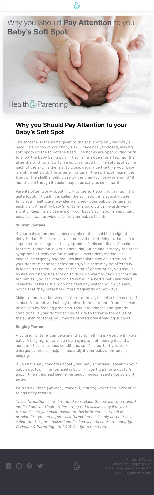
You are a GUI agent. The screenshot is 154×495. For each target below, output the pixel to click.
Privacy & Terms (138, 459)
